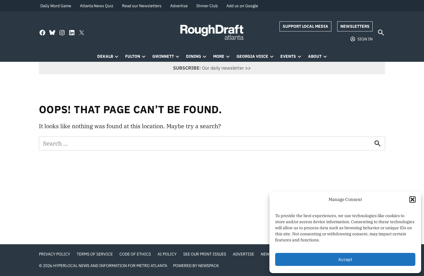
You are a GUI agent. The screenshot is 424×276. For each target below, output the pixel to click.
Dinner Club (207, 5)
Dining (193, 56)
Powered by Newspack (196, 265)
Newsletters (354, 26)
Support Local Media (305, 26)
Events (288, 56)
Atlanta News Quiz (96, 5)
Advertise (179, 5)
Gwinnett (163, 56)
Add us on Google (242, 5)
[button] (412, 199)
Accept (345, 259)
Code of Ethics (135, 254)
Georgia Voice (252, 56)
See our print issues (204, 254)
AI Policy (167, 254)
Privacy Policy (54, 254)
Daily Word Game (55, 5)
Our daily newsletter (208, 68)
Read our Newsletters (142, 5)
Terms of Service (95, 254)
